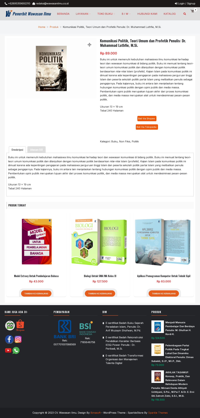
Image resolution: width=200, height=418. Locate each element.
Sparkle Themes (158, 412)
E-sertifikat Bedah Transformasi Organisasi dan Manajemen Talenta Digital (124, 359)
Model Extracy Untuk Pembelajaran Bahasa (36, 276)
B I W (125, 13)
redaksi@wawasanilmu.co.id (52, 3)
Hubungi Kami (147, 13)
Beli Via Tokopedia (147, 127)
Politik (135, 141)
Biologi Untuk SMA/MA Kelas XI (100, 276)
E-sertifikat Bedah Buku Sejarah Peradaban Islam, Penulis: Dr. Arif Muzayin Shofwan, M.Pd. (124, 326)
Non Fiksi (124, 141)
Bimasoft (95, 412)
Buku (114, 141)
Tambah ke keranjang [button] (36, 293)
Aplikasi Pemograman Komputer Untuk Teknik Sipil (163, 276)
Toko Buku (105, 13)
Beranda (63, 13)
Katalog (170, 13)
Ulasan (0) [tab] (36, 149)
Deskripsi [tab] (17, 149)
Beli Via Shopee (146, 118)
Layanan (82, 13)
